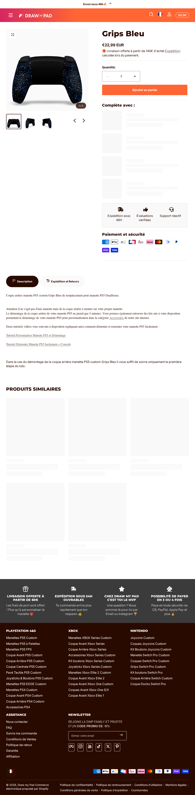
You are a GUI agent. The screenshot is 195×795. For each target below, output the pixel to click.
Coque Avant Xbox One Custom (90, 684)
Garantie (12, 750)
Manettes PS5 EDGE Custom (26, 684)
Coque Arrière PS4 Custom (25, 701)
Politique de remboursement (113, 784)
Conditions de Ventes (21, 739)
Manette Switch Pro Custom (150, 655)
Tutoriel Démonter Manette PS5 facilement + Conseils (38, 344)
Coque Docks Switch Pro (148, 684)
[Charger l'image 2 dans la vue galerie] (30, 121)
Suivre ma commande (21, 733)
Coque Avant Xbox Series (86, 644)
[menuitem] (35, 638)
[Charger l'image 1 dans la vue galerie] (13, 121)
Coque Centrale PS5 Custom (26, 667)
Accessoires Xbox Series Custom (91, 655)
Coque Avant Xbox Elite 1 (86, 695)
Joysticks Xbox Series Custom (90, 667)
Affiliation (13, 756)
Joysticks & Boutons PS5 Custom (29, 678)
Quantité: (109, 67)
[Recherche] (151, 15)
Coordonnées (139, 790)
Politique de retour (19, 745)
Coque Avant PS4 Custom (24, 695)
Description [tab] (24, 281)
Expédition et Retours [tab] (65, 281)
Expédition (172, 51)
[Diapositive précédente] (74, 121)
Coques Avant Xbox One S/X (88, 690)
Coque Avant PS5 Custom (24, 655)
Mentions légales (175, 784)
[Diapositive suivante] (83, 121)
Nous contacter (17, 722)
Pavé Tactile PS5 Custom (23, 672)
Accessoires (116, 318)
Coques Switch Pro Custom (149, 661)
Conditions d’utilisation (148, 784)
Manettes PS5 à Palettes (23, 644)
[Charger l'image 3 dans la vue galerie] (47, 121)
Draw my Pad (26, 784)
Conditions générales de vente (79, 790)
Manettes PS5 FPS (19, 649)
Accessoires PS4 (18, 707)
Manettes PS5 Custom (21, 638)
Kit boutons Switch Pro (146, 672)
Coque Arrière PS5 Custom (25, 661)
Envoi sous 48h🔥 (95, 4)
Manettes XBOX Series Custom (90, 638)
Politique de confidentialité (76, 784)
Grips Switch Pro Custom (148, 667)
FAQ (9, 727)
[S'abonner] (121, 735)
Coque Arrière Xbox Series (87, 649)
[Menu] (10, 15)
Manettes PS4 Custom (21, 690)
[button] (151, 15)
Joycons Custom (142, 638)
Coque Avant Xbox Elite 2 (86, 678)
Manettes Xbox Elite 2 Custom (89, 672)
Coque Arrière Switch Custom (151, 678)
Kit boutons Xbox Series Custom (91, 661)
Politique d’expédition (114, 790)
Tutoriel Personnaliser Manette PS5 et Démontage (36, 335)
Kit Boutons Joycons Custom (150, 649)
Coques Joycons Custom (148, 644)
